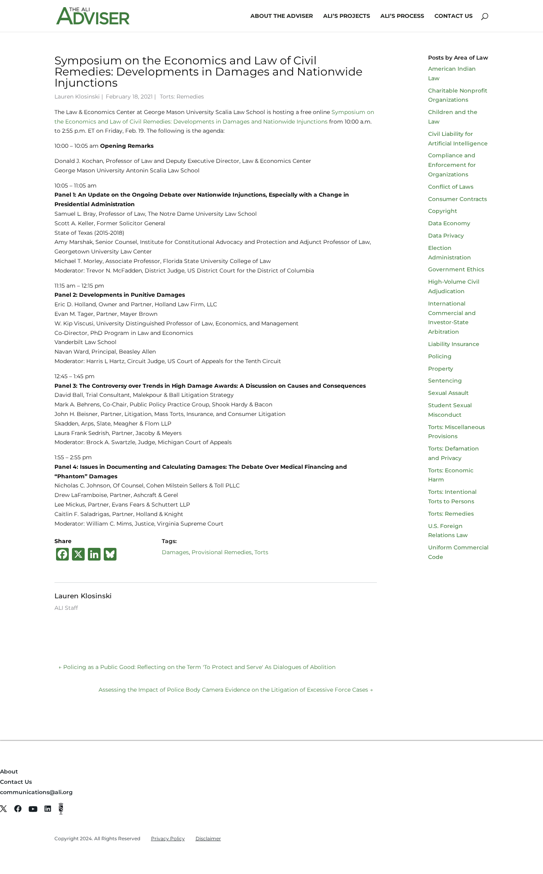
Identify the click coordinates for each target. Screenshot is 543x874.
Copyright (442, 211)
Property (440, 368)
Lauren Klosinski (77, 96)
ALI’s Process (402, 16)
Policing (440, 356)
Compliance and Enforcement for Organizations (452, 165)
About (9, 771)
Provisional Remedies (222, 552)
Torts (261, 552)
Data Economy (449, 223)
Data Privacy (446, 235)
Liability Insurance (453, 344)
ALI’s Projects (346, 16)
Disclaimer (208, 838)
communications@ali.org (36, 792)
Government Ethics (456, 269)
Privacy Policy (168, 838)
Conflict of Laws (450, 186)
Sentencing (445, 380)
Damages (175, 552)
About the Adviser (281, 16)
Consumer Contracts (457, 199)
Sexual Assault (448, 392)
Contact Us (453, 16)
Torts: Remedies (182, 96)
